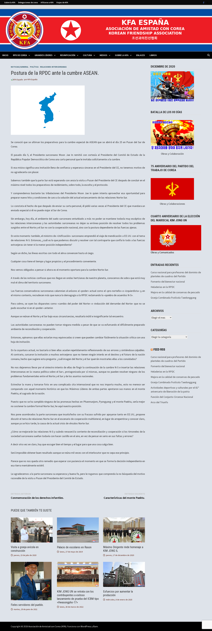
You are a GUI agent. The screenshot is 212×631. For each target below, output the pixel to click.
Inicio (5, 55)
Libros (153, 55)
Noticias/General (19, 67)
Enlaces (140, 55)
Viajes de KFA (62, 2)
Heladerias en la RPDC (163, 287)
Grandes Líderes (43, 55)
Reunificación (67, 55)
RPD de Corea (20, 55)
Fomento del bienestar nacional (168, 281)
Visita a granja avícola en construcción (25, 548)
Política (34, 67)
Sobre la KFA (9, 2)
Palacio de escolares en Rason (74, 547)
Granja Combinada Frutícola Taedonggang (173, 297)
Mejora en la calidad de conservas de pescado (175, 292)
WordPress (86, 626)
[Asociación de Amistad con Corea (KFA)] (106, 30)
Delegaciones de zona (28, 2)
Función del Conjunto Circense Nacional (172, 397)
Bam (95, 626)
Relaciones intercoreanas (53, 67)
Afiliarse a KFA (47, 2)
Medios (103, 55)
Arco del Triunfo (159, 402)
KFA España (32, 79)
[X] (207, 2)
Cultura (87, 55)
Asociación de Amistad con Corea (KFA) (47, 626)
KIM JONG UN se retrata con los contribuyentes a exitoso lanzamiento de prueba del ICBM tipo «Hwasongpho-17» (78, 597)
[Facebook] (204, 2)
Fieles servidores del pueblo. (27, 605)
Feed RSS (159, 349)
